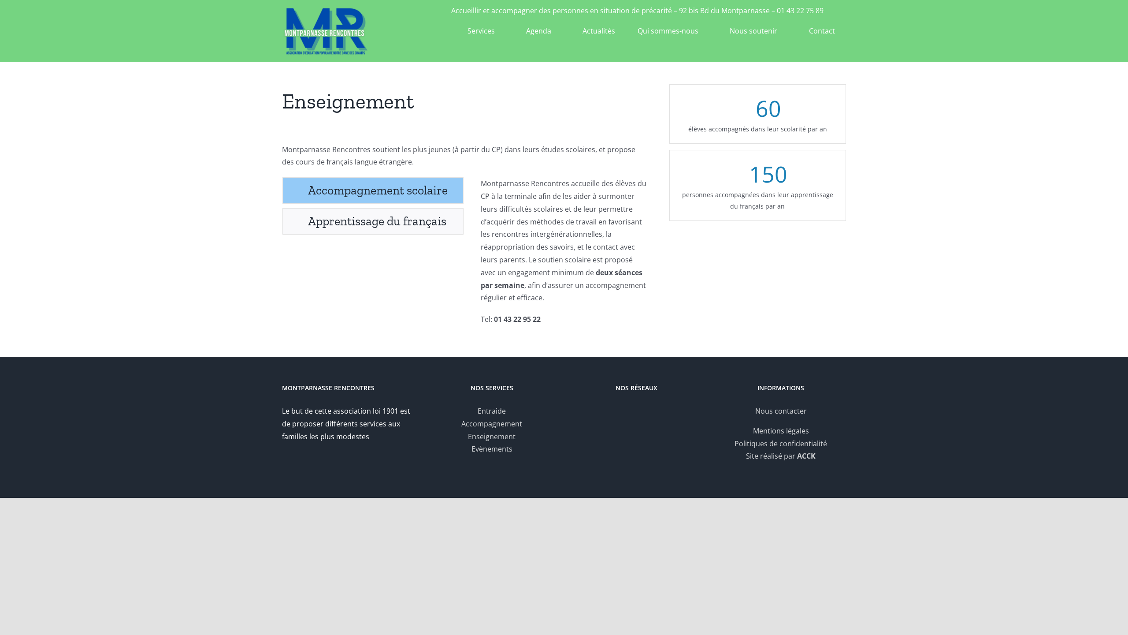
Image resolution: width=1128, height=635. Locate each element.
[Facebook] (630, 411)
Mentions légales (781, 431)
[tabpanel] (564, 256)
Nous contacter (781, 411)
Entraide (492, 411)
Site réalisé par (781, 456)
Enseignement (492, 436)
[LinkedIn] (642, 411)
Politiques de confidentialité (781, 443)
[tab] (373, 190)
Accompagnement (491, 424)
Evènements (491, 449)
